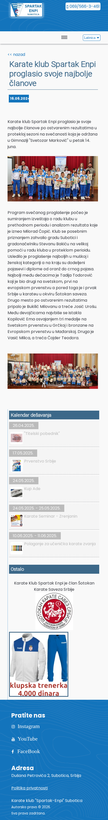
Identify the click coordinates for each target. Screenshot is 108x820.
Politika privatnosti (29, 788)
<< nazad (16, 54)
